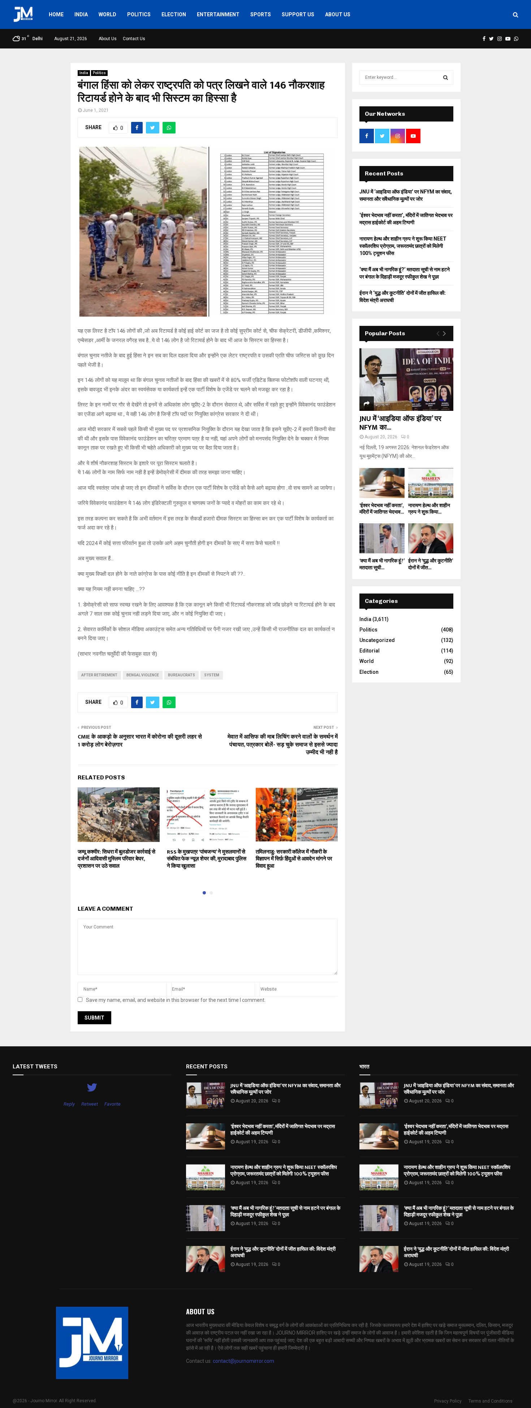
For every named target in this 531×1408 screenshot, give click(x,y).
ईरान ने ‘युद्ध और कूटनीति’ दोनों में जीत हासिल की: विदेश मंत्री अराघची (283, 1252)
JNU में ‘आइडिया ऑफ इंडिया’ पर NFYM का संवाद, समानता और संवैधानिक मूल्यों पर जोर (285, 1088)
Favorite (112, 1104)
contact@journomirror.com (243, 1361)
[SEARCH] (445, 77)
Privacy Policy (448, 1401)
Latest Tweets (35, 1066)
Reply (69, 1104)
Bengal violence (142, 675)
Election (173, 14)
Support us (298, 14)
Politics (139, 14)
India (81, 14)
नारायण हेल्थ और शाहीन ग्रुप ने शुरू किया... (429, 508)
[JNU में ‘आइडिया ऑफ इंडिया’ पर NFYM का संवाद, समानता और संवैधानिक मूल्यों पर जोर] (406, 379)
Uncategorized (377, 640)
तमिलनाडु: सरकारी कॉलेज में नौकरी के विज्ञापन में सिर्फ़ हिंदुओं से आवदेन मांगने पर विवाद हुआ (294, 859)
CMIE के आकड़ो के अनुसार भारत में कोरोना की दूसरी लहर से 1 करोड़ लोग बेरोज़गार (140, 740)
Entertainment (218, 14)
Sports (260, 14)
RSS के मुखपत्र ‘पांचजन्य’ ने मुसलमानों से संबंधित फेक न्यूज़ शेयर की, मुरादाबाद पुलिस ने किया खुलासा (206, 859)
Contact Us (134, 38)
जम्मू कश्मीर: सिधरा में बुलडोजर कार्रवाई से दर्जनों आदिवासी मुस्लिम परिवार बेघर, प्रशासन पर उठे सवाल (116, 859)
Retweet (89, 1104)
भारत (364, 1066)
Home (56, 14)
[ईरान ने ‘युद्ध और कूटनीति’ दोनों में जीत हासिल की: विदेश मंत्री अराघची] (430, 538)
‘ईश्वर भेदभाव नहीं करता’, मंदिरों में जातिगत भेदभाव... (381, 508)
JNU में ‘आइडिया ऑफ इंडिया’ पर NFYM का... (400, 423)
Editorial (369, 651)
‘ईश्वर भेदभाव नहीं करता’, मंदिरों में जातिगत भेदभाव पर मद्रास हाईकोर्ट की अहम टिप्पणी (282, 1129)
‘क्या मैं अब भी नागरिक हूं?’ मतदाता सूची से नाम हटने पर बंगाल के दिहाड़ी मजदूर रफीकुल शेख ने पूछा (285, 1211)
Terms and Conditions (491, 1401)
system (211, 675)
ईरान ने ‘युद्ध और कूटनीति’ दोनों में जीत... (430, 564)
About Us (337, 14)
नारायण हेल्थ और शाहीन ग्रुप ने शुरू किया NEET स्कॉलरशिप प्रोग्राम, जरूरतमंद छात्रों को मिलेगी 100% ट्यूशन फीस (402, 246)
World (107, 14)
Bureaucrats (181, 675)
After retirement (99, 675)
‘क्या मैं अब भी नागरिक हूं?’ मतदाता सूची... (381, 564)
